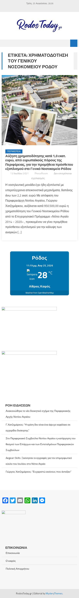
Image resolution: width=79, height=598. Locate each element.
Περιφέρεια (14, 151)
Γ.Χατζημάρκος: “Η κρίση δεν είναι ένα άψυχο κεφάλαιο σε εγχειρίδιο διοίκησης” (38, 427)
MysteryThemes (54, 593)
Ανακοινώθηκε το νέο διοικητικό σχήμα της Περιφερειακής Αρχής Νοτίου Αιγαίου (38, 414)
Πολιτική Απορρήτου (17, 569)
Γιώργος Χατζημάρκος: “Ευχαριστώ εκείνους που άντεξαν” (38, 471)
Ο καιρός (11, 561)
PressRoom (41, 173)
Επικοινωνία (13, 553)
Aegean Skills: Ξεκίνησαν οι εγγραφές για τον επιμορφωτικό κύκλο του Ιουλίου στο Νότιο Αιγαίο (39, 461)
